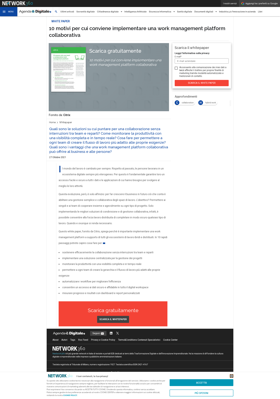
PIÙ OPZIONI (201, 393)
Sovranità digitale (85, 11)
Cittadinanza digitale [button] (108, 11)
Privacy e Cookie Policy (103, 339)
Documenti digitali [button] (203, 11)
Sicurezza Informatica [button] (160, 11)
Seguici (96, 333)
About (55, 339)
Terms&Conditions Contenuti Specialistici (139, 339)
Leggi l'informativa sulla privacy (192, 53)
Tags (72, 339)
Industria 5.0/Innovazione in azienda (237, 11)
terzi (181, 70)
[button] (9, 11)
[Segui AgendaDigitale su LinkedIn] (111, 333)
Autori (64, 339)
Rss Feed (83, 339)
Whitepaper (65, 122)
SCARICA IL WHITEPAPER (113, 319)
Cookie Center (170, 339)
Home (52, 122)
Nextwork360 (58, 353)
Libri (260, 11)
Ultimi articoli (67, 11)
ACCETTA (201, 383)
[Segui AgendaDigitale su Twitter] (117, 333)
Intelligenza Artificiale (135, 11)
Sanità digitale (184, 11)
